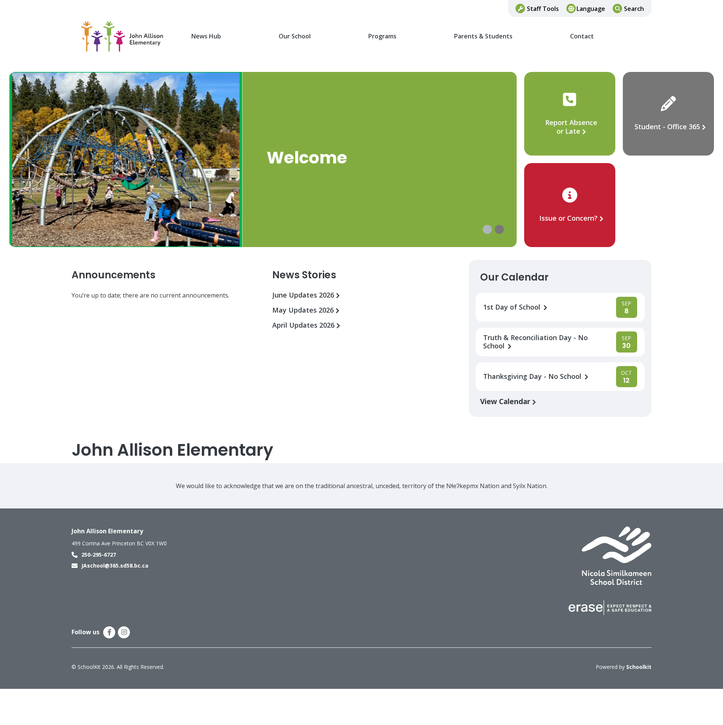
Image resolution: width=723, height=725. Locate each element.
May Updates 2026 (304, 310)
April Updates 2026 (304, 325)
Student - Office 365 (667, 126)
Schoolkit (638, 666)
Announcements (114, 275)
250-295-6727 (98, 554)
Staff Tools (543, 9)
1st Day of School (512, 307)
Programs (382, 36)
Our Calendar (514, 277)
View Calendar (506, 401)
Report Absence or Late (571, 127)
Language (591, 9)
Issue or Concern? (568, 218)
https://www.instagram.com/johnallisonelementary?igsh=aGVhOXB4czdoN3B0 (124, 632)
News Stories (304, 275)
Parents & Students (483, 36)
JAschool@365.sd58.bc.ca (114, 565)
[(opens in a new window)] (616, 555)
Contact (582, 36)
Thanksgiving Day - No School (533, 376)
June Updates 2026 (304, 295)
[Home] (122, 36)
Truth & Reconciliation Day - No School (535, 342)
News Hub (206, 36)
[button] (487, 229)
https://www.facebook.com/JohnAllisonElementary (109, 632)
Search (634, 9)
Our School (295, 36)
